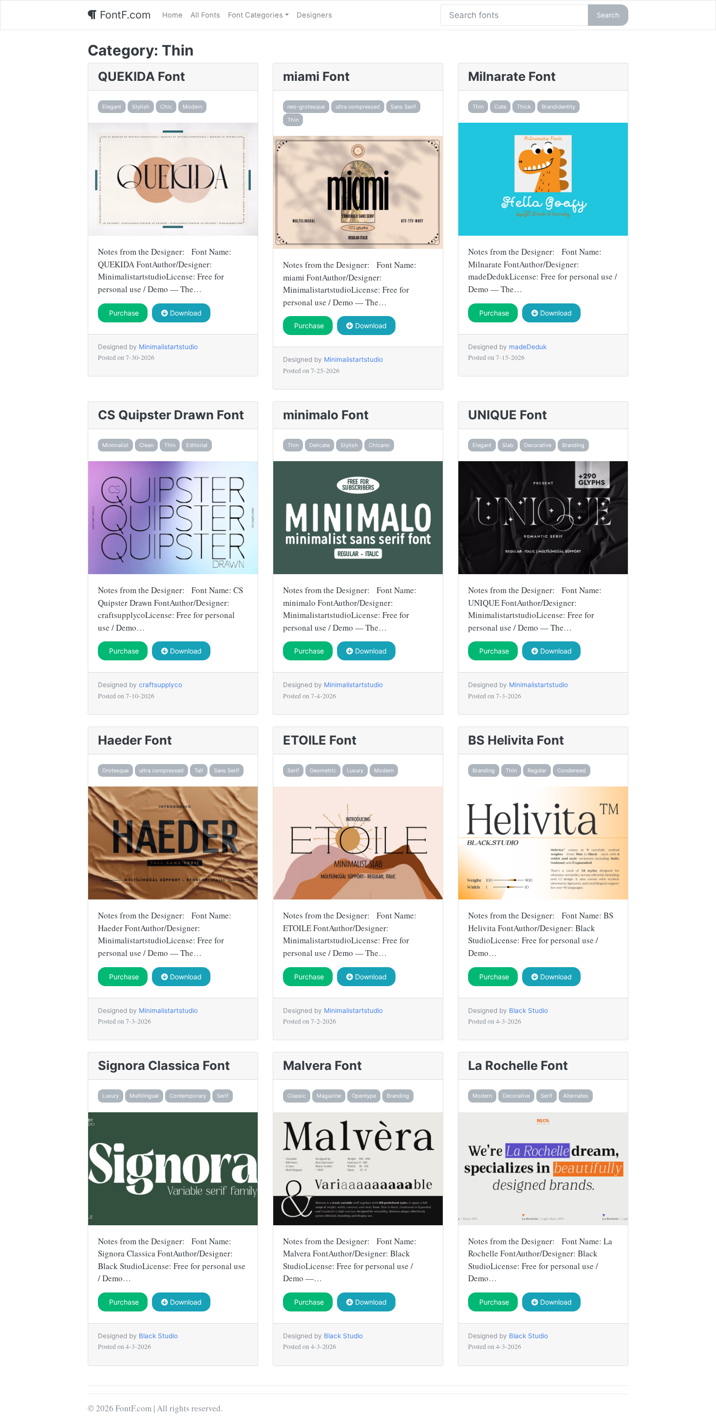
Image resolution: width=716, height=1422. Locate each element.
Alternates (575, 1095)
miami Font (316, 76)
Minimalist (115, 445)
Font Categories (255, 15)
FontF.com (124, 14)
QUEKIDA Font (141, 76)
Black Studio (528, 1010)
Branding (573, 445)
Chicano (379, 445)
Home (172, 15)
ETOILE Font (320, 740)
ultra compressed (358, 106)
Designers (314, 15)
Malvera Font (322, 1065)
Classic (296, 1095)
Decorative (537, 445)
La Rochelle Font (518, 1065)
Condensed (571, 770)
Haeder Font (135, 740)
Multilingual (144, 1095)
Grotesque (115, 770)
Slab (507, 445)
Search (608, 15)
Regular (537, 770)
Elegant (111, 106)
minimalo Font (326, 414)
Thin (293, 119)
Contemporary (188, 1095)
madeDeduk (527, 347)
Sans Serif (403, 106)
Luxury (355, 770)
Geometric (323, 770)
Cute (500, 106)
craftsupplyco (160, 685)
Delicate (319, 445)
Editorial (196, 445)
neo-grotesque (306, 106)
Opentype (364, 1095)
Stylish (141, 106)
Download (185, 313)
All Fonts (205, 15)
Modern (192, 106)
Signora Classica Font (164, 1065)
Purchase (123, 313)
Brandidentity (558, 106)
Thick (524, 106)
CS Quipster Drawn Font (171, 414)
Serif (293, 770)
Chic (166, 106)
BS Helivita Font (516, 740)
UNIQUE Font (507, 414)
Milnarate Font (512, 76)
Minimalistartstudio (168, 347)
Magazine (329, 1095)
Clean (146, 445)
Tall (198, 770)
